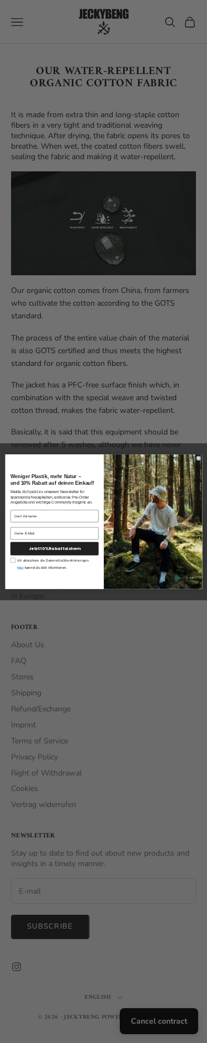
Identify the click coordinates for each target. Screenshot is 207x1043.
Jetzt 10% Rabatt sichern (54, 548)
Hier (20, 567)
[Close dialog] (198, 458)
